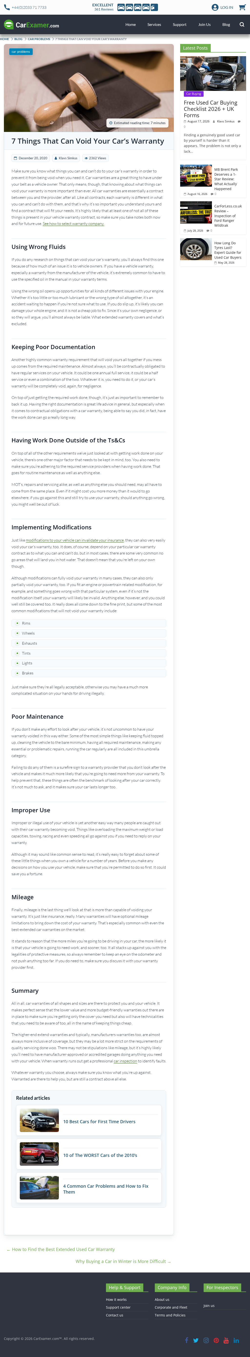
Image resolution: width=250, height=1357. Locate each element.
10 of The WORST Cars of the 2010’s (100, 1155)
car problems (39, 39)
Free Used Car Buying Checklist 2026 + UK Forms (210, 109)
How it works (116, 1299)
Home (130, 24)
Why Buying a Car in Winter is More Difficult (123, 1261)
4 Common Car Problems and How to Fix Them (105, 1189)
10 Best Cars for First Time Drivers (99, 1121)
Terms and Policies (170, 1315)
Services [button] (154, 24)
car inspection (125, 1060)
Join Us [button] (204, 24)
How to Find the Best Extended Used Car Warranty (60, 1249)
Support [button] (180, 24)
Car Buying (193, 94)
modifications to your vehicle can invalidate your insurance (75, 540)
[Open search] (242, 24)
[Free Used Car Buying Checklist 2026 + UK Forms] (213, 58)
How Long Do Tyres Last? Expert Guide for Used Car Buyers (227, 250)
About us (162, 1299)
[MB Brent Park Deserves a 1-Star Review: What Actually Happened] (196, 167)
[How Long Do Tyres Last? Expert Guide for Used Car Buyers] (196, 240)
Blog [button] (226, 24)
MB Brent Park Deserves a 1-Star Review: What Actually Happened (226, 179)
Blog (18, 39)
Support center (118, 1307)
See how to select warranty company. (73, 223)
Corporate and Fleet (171, 1307)
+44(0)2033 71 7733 (29, 7)
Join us (209, 1305)
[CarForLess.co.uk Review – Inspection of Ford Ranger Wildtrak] (196, 204)
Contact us (114, 1315)
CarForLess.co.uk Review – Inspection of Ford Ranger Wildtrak (228, 215)
